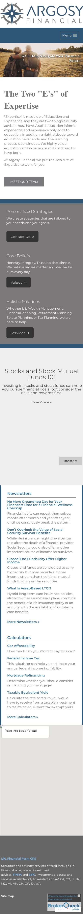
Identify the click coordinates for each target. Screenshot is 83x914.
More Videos (41, 402)
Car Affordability (21, 646)
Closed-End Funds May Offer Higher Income (37, 560)
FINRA (17, 875)
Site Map (7, 896)
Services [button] (18, 333)
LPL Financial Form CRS (18, 858)
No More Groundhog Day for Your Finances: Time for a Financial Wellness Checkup (39, 505)
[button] (69, 35)
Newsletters (19, 493)
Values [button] (16, 282)
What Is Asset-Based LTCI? (29, 588)
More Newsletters (23, 622)
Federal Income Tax (23, 658)
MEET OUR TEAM (24, 182)
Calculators (19, 637)
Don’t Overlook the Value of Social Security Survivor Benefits (35, 531)
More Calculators (22, 717)
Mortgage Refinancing (26, 675)
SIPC (32, 875)
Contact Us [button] (20, 237)
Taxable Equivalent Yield (28, 692)
